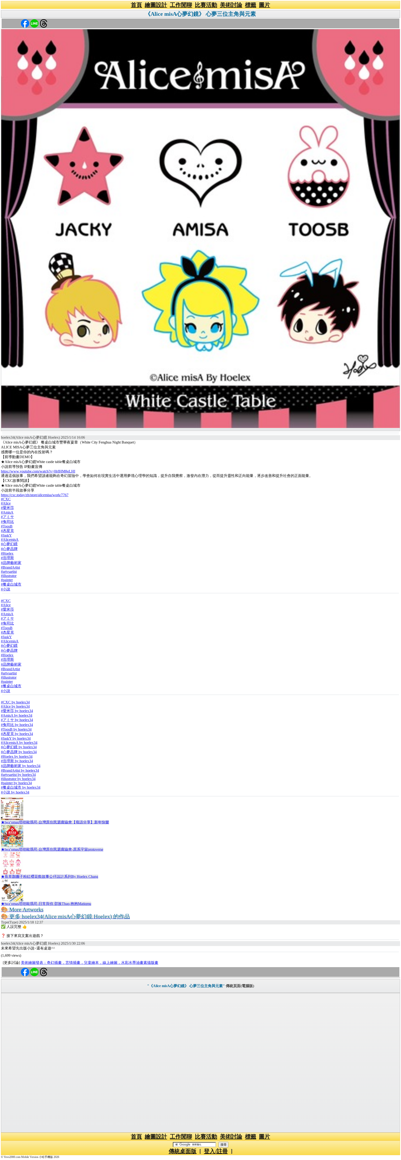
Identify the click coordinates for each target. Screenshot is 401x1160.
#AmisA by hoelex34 (16, 715)
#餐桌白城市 (11, 584)
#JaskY (6, 535)
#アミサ (7, 517)
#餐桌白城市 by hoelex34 (20, 787)
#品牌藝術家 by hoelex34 (20, 766)
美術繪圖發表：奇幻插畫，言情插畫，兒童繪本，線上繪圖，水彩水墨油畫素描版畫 (89, 963)
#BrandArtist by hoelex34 (20, 770)
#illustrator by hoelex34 (18, 779)
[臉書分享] (25, 23)
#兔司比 (7, 522)
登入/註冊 (216, 1151)
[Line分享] (34, 23)
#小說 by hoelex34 (15, 792)
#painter (7, 580)
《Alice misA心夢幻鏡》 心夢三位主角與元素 (200, 14)
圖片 (264, 5)
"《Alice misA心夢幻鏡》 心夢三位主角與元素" (186, 986)
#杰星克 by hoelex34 (17, 734)
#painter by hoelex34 (16, 783)
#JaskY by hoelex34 (16, 738)
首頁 (136, 5)
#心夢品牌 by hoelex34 (19, 752)
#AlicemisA (10, 539)
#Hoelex (7, 553)
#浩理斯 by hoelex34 (17, 761)
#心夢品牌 (9, 549)
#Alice (6, 503)
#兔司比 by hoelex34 (17, 725)
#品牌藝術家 (11, 563)
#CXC (6, 499)
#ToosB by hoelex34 (16, 729)
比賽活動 (206, 5)
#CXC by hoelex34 (15, 702)
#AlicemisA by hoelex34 (19, 743)
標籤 (250, 5)
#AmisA (7, 512)
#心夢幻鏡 (9, 544)
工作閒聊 (181, 5)
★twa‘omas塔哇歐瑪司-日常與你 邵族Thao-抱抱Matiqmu (46, 904)
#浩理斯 (7, 558)
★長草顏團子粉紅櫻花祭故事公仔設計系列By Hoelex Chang (49, 876)
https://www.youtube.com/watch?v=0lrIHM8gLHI (38, 471)
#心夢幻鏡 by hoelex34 (19, 747)
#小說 (5, 589)
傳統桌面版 (183, 1151)
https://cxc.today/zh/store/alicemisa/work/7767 (34, 495)
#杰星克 (7, 531)
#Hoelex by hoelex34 (16, 756)
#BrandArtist (10, 567)
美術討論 (231, 5)
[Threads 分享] (43, 23)
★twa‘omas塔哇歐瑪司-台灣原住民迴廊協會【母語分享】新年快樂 (55, 822)
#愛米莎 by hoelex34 (17, 711)
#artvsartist (9, 572)
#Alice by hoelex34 (15, 706)
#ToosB (7, 526)
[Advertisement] (200, 1062)
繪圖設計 (156, 5)
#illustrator (8, 576)
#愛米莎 (7, 508)
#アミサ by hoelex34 (17, 720)
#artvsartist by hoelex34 (18, 775)
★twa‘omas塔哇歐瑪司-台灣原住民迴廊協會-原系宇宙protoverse (52, 849)
